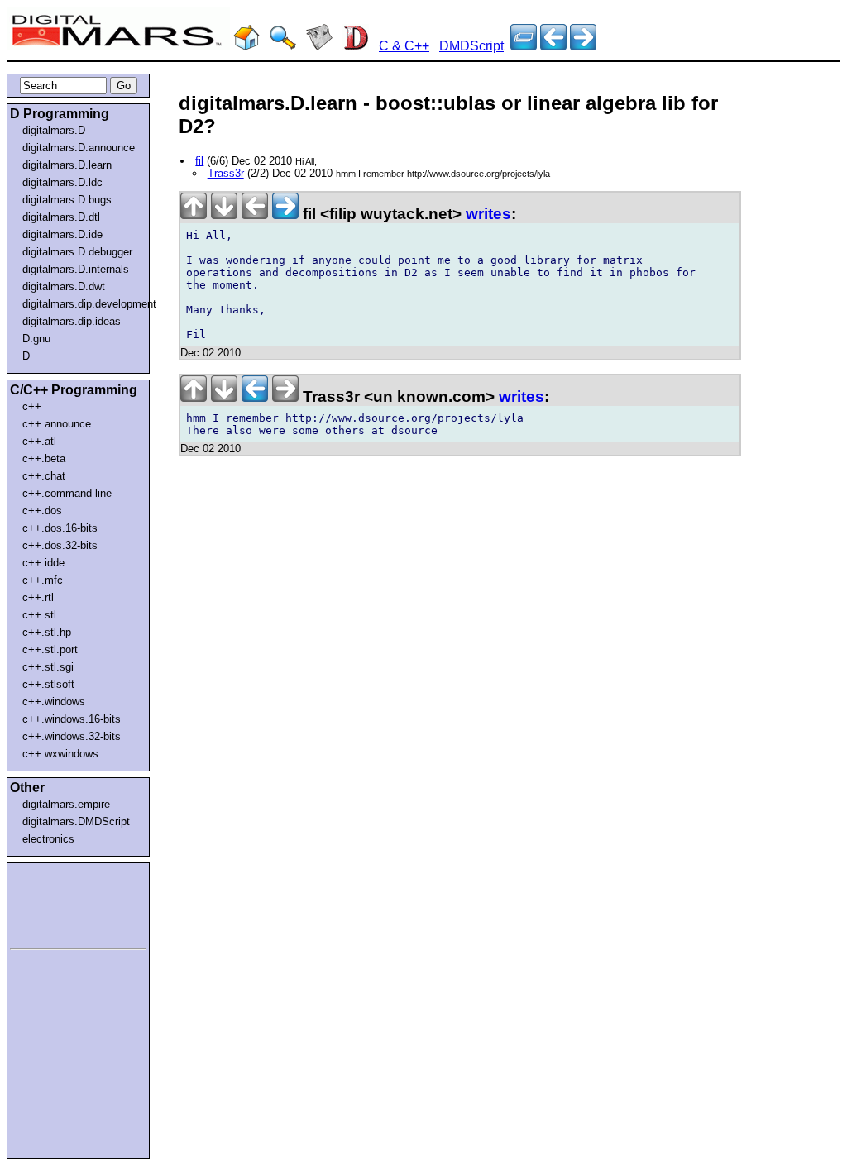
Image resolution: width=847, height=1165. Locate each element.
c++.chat (43, 476)
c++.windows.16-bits (71, 719)
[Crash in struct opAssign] (583, 46)
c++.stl (39, 615)
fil (199, 161)
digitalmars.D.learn (67, 165)
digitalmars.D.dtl (61, 217)
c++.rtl (38, 597)
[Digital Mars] (246, 46)
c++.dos (42, 510)
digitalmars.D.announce (78, 147)
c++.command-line (67, 493)
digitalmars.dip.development (81, 304)
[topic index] (523, 46)
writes (488, 213)
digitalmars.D (53, 130)
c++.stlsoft (48, 684)
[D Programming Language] (355, 46)
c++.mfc (42, 580)
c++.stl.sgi (48, 667)
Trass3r (226, 173)
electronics (48, 839)
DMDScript (471, 46)
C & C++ (404, 46)
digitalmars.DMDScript (76, 821)
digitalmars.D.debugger (77, 252)
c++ (31, 406)
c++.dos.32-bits (60, 545)
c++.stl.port (50, 649)
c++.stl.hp (46, 632)
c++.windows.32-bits (71, 736)
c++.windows (53, 701)
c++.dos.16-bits (60, 528)
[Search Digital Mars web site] (283, 46)
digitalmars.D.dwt (63, 286)
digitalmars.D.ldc (62, 182)
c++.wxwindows (60, 753)
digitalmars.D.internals (75, 269)
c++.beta (43, 458)
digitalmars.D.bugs (67, 199)
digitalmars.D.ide (62, 234)
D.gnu (36, 338)
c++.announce (56, 424)
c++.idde (43, 562)
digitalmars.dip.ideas (71, 321)
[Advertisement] (59, 903)
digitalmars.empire (66, 804)
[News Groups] (319, 46)
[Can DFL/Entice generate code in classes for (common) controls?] (553, 46)
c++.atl (39, 441)
